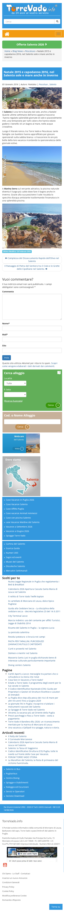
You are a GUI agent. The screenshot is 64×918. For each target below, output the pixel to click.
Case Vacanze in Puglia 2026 (20, 499)
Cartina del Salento (15, 543)
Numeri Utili (12, 552)
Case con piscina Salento (18, 517)
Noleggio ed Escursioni (17, 787)
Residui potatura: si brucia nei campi (26, 636)
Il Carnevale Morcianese (20, 739)
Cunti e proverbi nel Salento (22, 648)
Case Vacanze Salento (17, 504)
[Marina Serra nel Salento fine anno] (32, 225)
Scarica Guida (13, 548)
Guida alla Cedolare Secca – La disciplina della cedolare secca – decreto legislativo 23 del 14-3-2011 (34, 610)
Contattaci (25, 873)
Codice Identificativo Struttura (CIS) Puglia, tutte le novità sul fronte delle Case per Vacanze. (33, 753)
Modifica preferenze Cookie (14, 895)
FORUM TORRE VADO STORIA (22, 757)
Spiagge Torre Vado (15, 535)
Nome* (6, 323)
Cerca (51, 404)
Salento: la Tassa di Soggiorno (23, 748)
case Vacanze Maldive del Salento (22, 522)
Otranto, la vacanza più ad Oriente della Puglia (31, 712)
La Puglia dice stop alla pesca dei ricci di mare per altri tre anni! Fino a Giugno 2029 (33, 699)
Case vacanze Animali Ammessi (21, 513)
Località (8, 378)
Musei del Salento (15, 561)
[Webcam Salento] (21, 443)
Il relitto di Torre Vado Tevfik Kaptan (26, 596)
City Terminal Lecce (18, 615)
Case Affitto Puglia (15, 508)
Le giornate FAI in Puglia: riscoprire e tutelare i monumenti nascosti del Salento (31, 705)
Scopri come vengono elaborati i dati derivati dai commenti (29, 365)
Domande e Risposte (11, 900)
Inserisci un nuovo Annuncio (14, 878)
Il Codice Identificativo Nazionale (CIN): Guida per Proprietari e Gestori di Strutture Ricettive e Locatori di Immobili (34, 691)
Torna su (55, 906)
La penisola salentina (18, 632)
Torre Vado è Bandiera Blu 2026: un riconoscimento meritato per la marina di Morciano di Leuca (34, 723)
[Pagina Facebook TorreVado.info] (32, 854)
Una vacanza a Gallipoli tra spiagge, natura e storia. (34, 727)
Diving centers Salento (19, 665)
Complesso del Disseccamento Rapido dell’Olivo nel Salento (33, 260)
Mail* (5, 334)
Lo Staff (16, 873)
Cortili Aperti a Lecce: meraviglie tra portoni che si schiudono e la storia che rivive (33, 675)
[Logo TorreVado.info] (32, 9)
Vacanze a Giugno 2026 (17, 531)
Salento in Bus (13, 769)
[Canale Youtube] (5, 866)
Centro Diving (12, 778)
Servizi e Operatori (15, 791)
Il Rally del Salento (17, 736)
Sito (4, 345)
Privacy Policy (8, 886)
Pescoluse (43, 84)
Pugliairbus (11, 773)
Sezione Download (15, 795)
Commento (8, 291)
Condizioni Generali (10, 882)
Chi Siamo (6, 873)
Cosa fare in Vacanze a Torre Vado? (25, 679)
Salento (52, 84)
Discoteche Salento (15, 566)
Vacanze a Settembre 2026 (19, 526)
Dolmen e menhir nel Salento (22, 653)
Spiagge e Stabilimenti (17, 782)
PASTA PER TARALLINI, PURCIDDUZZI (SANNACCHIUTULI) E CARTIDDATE (26, 643)
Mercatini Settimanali (16, 570)
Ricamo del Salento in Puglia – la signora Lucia (31, 627)
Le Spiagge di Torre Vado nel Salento (26, 709)
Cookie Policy (8, 891)
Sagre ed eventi (13, 557)
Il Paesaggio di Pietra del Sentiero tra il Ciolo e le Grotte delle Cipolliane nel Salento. (32, 267)
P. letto (7, 389)
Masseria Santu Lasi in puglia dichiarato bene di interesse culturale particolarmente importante (32, 659)
